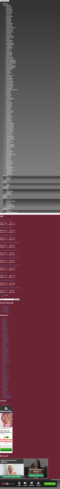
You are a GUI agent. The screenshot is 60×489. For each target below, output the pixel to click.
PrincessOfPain (10, 205)
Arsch (4, 318)
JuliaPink (8, 33)
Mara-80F (8, 17)
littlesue (8, 143)
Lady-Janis (9, 95)
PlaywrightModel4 (10, 67)
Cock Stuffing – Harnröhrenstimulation (9, 242)
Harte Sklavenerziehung (6, 227)
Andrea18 (8, 13)
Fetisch (5, 182)
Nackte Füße (9, 191)
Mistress (5, 373)
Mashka (8, 71)
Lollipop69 (9, 48)
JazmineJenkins (10, 98)
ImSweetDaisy (10, 110)
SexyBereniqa (9, 81)
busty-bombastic (10, 144)
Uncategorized (6, 393)
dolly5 (7, 74)
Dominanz (5, 175)
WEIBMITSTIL (10, 44)
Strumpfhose (6, 389)
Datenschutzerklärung (11, 212)
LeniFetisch (9, 204)
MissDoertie (9, 116)
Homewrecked (6, 358)
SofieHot (8, 91)
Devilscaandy (9, 86)
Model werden (6, 208)
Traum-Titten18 (10, 137)
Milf (4, 370)
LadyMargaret (9, 78)
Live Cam (8, 199)
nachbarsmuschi (10, 139)
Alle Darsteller (6, 5)
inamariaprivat (9, 141)
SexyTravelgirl (6, 311)
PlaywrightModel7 (10, 65)
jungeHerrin (9, 24)
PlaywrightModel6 (10, 61)
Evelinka (8, 96)
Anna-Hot (5, 310)
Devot (4, 334)
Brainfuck (5, 329)
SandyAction (9, 29)
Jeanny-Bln (9, 51)
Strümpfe (5, 387)
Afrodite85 (9, 72)
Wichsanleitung (7, 396)
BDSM (5, 322)
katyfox (8, 101)
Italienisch (8, 93)
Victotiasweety (10, 37)
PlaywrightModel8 (10, 62)
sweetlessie (9, 105)
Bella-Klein (9, 54)
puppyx (8, 148)
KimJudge (8, 19)
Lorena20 (8, 171)
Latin (4, 366)
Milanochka (9, 103)
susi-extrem (9, 102)
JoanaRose (9, 108)
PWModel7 (9, 64)
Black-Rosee (9, 40)
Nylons (5, 379)
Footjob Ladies (3, 272)
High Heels (6, 355)
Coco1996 (8, 34)
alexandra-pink (10, 136)
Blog (4, 198)
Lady (4, 365)
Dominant (8, 177)
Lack (4, 362)
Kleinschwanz (6, 360)
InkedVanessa (9, 84)
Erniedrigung (6, 341)
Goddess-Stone (10, 31)
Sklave (4, 181)
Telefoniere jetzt (10, 206)
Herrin (7, 180)
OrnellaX (8, 140)
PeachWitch (9, 79)
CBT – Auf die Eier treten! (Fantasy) (9, 250)
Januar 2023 (6, 404)
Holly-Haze (9, 161)
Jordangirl (8, 119)
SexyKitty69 (9, 112)
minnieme (8, 157)
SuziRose (8, 113)
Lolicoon (8, 92)
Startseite (5, 3)
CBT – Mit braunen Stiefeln (7, 280)
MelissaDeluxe (10, 85)
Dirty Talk (5, 187)
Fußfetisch (5, 188)
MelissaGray (9, 30)
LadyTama (9, 147)
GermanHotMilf (10, 146)
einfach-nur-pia (10, 57)
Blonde (5, 327)
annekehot (8, 20)
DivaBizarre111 (10, 36)
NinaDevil (8, 168)
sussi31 (8, 38)
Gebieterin (8, 106)
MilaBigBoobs (10, 75)
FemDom (5, 342)
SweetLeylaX (6, 307)
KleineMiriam (9, 163)
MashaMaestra (9, 167)
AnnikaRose (9, 53)
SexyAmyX (9, 99)
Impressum (6, 209)
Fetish (7, 185)
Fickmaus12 (9, 26)
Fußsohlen (8, 192)
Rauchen (5, 380)
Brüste (4, 331)
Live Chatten (6, 369)
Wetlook (5, 394)
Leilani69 (8, 22)
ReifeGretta (9, 117)
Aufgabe (5, 320)
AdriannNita (9, 41)
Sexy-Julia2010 (10, 125)
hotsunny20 (9, 122)
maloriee (8, 202)
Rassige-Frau (9, 58)
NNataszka (9, 150)
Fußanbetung (6, 346)
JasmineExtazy (10, 129)
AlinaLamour (9, 82)
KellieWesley (9, 47)
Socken (5, 195)
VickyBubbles (9, 151)
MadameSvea (9, 16)
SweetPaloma (9, 43)
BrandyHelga (9, 23)
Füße (7, 189)
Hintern (5, 356)
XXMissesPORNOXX (12, 89)
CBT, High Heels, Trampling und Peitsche (10, 287)
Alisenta (8, 109)
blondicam (8, 70)
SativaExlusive (10, 126)
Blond (4, 325)
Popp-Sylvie (9, 134)
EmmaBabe (9, 88)
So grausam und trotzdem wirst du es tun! (10, 265)
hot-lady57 (9, 160)
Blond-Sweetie (10, 132)
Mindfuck (5, 372)
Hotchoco (8, 165)
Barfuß (5, 321)
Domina (8, 178)
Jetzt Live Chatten (10, 201)
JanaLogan (9, 7)
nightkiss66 (9, 120)
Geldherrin (5, 352)
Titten (4, 391)
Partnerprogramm (55, 479)
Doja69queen (9, 68)
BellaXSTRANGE (11, 154)
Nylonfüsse (6, 377)
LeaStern (8, 115)
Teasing (5, 390)
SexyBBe (8, 153)
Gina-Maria (9, 174)
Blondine (5, 328)
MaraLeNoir (9, 10)
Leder (4, 367)
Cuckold (5, 332)
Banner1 (5, 196)
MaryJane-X (9, 9)
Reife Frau (5, 382)
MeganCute (9, 172)
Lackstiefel (6, 363)
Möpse (4, 375)
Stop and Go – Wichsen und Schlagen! (9, 257)
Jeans (4, 359)
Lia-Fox (8, 50)
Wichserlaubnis (7, 397)
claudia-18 (8, 133)
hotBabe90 (9, 156)
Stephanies (5, 309)
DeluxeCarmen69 (10, 27)
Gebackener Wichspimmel (6, 235)
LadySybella (9, 12)
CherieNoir (6, 306)
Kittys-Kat (8, 6)
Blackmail (5, 324)
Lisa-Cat (8, 158)
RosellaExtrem (10, 127)
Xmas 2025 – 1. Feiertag (6, 220)
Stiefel (4, 386)
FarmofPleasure (10, 123)
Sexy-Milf (8, 77)
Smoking (5, 384)
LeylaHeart (9, 46)
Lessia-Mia (9, 55)
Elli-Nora (8, 164)
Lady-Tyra (8, 15)
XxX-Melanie (9, 170)
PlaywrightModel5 (10, 60)
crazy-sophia (9, 130)
